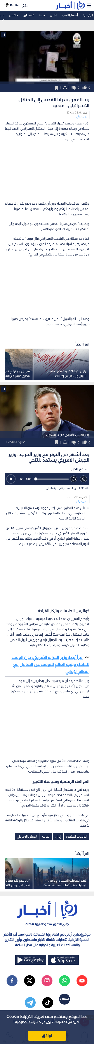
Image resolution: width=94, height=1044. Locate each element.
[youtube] (82, 980)
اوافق (47, 1035)
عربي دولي (81, 116)
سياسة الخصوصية (26, 1022)
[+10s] (84, 479)
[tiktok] (47, 1002)
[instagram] (47, 980)
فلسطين (28, 15)
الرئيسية (88, 15)
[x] (29, 980)
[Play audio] (11, 479)
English (15, 5)
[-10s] (74, 479)
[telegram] (30, 1002)
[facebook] (12, 980)
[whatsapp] (64, 980)
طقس (13, 15)
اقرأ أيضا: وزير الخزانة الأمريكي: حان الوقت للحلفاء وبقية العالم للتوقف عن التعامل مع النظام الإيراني (50, 664)
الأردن (53, 15)
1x (21, 479)
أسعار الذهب (70, 15)
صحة (42, 15)
